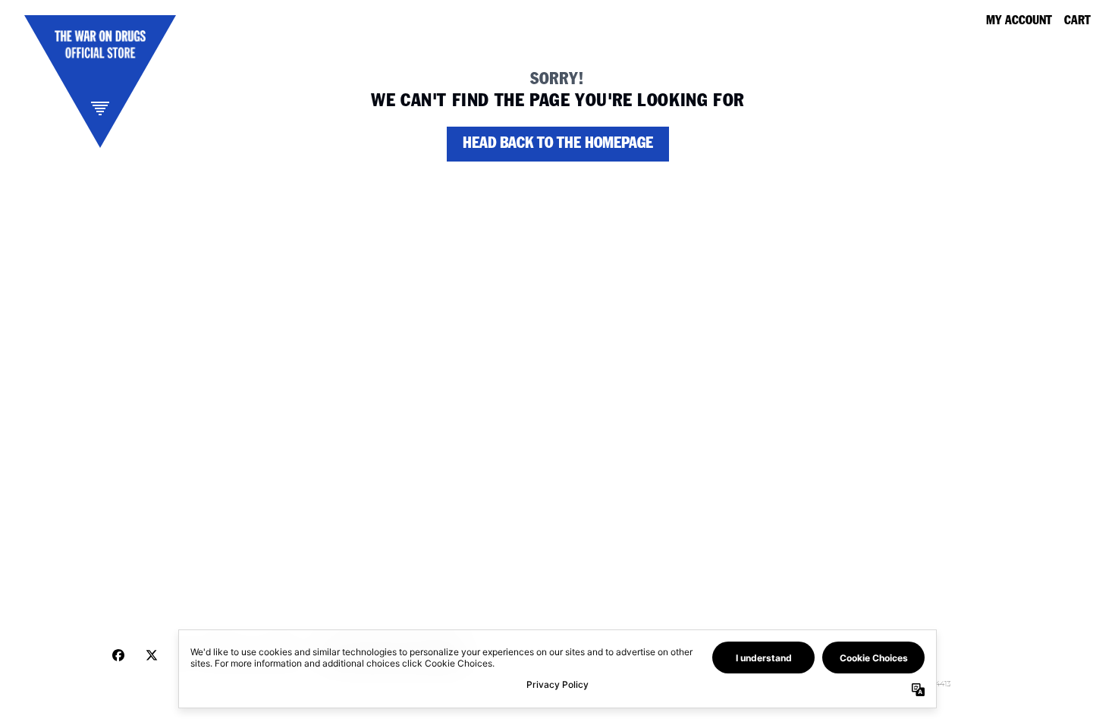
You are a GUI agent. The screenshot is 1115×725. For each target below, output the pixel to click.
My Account (1019, 21)
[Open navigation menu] (100, 109)
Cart (1077, 21)
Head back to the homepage (558, 143)
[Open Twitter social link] (151, 655)
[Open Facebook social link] (118, 655)
